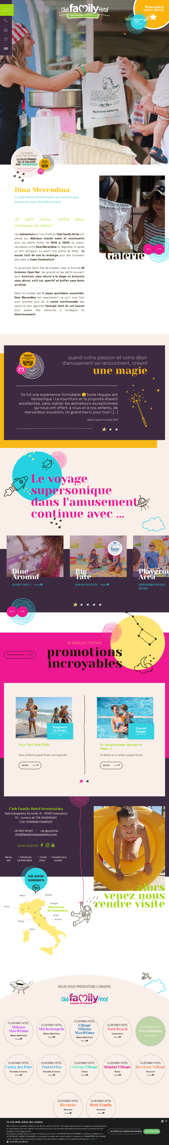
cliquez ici (93, 1139)
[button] (57, 1141)
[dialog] (84, 1131)
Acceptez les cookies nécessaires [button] (126, 1131)
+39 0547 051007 (23, 831)
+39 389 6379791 (49, 831)
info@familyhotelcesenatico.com (36, 834)
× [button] (166, 1121)
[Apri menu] (7, 10)
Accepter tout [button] (152, 1131)
